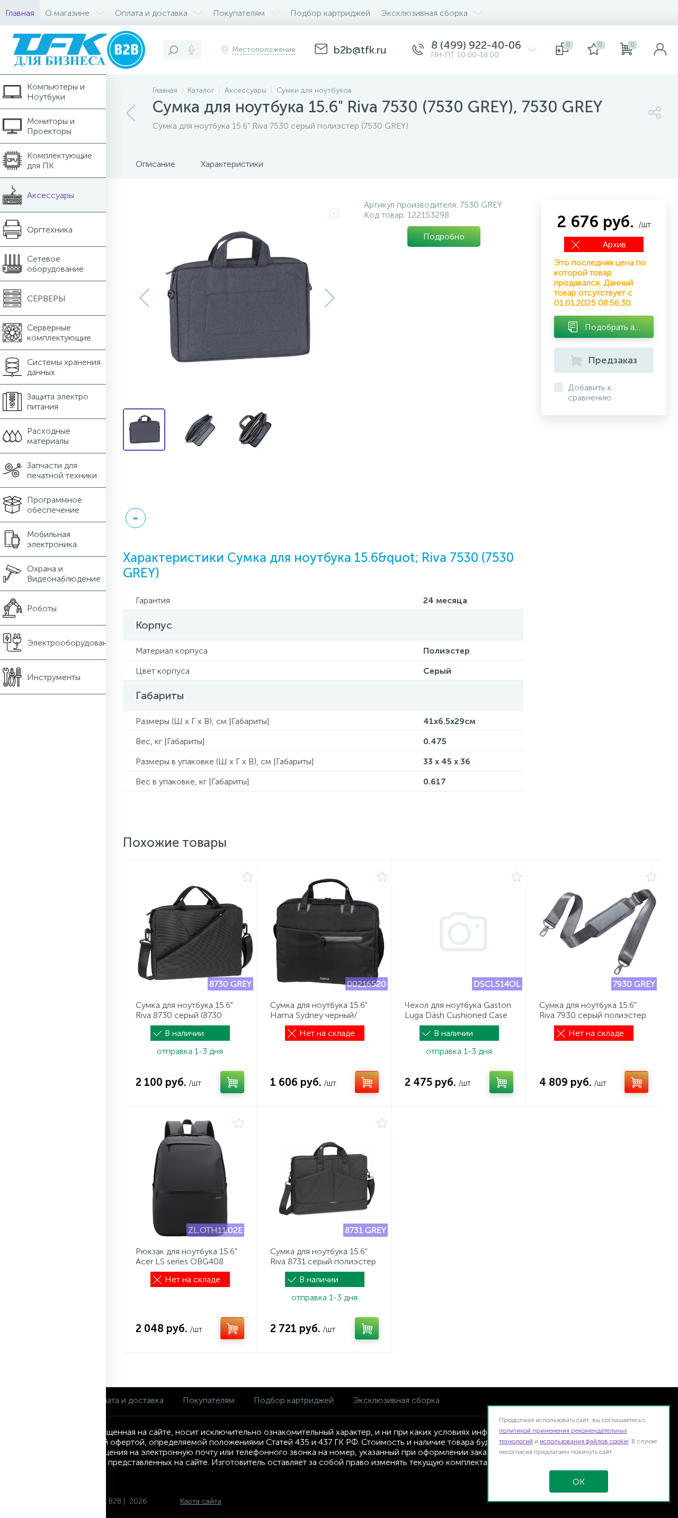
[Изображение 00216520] (329, 931)
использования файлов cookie (584, 1441)
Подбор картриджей (294, 1400)
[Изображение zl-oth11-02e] (190, 1178)
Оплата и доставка (127, 1400)
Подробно (444, 236)
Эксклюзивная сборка (396, 1400)
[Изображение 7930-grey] (598, 931)
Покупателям (209, 1400)
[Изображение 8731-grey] (329, 1178)
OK (579, 1482)
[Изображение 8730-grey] (194, 931)
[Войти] (660, 50)
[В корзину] (232, 1082)
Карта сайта (200, 1501)
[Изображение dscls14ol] (463, 931)
